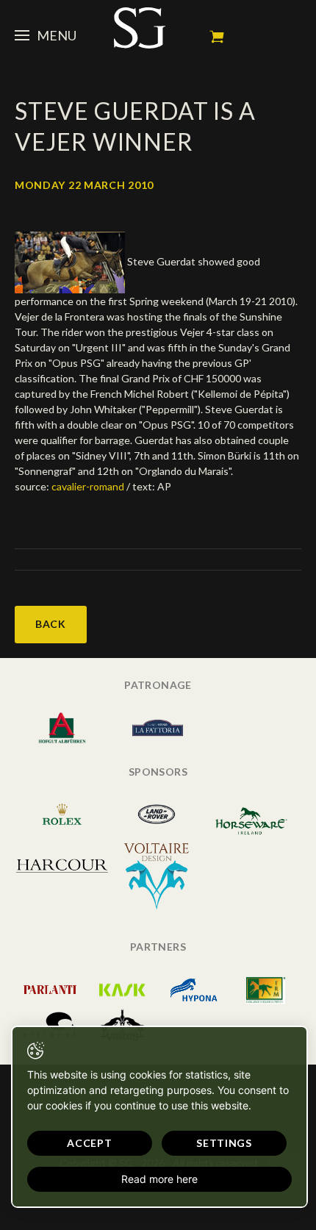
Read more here (159, 1179)
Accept (89, 1143)
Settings (224, 1143)
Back (50, 624)
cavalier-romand (87, 486)
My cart (216, 36)
